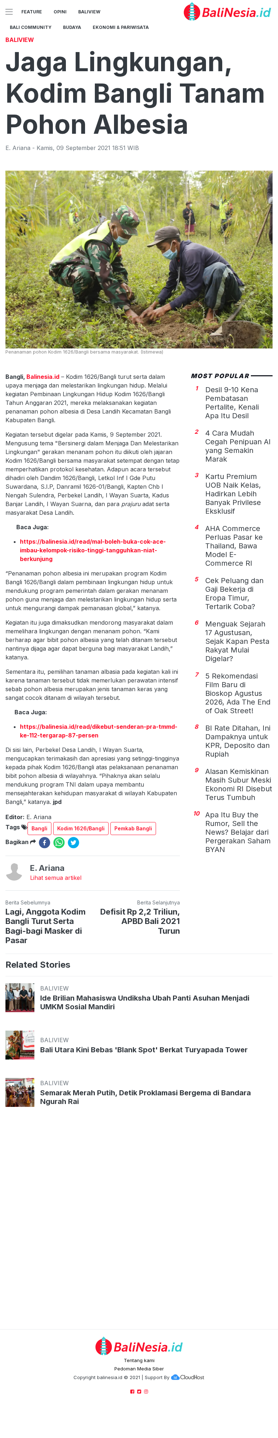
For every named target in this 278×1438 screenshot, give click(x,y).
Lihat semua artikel (55, 877)
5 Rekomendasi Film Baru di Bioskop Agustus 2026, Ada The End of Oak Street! (237, 693)
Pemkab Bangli (133, 828)
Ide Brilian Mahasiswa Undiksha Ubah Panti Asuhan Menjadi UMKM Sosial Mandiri (144, 1002)
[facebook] (44, 842)
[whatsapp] (59, 842)
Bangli (39, 828)
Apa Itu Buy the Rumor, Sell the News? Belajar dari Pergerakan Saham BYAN (238, 832)
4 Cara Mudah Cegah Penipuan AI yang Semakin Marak (238, 446)
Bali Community (30, 27)
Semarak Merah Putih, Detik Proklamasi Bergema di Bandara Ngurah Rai (145, 1097)
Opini (60, 11)
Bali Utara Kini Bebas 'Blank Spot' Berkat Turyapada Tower (144, 1049)
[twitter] (73, 842)
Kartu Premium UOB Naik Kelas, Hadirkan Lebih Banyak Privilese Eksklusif (233, 493)
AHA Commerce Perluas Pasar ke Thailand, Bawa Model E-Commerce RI (234, 546)
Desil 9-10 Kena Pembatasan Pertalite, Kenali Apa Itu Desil (232, 402)
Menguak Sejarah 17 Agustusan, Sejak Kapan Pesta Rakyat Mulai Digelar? (237, 641)
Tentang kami (139, 1360)
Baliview (89, 11)
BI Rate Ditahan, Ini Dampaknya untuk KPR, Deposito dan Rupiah (237, 741)
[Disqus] (139, 1225)
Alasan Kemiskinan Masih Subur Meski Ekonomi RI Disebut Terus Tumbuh (238, 784)
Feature (31, 11)
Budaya (72, 27)
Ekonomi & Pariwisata (121, 27)
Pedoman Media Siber (139, 1368)
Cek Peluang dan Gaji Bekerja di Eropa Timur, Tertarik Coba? (234, 593)
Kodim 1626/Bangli (81, 828)
